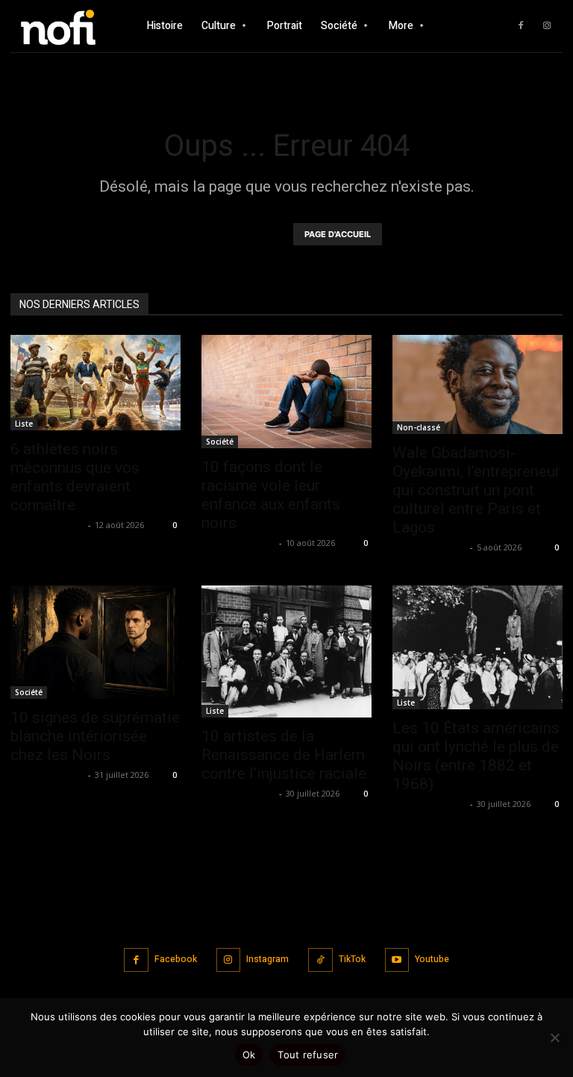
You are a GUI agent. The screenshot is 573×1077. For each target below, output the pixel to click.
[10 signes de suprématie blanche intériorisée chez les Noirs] (95, 642)
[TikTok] (320, 960)
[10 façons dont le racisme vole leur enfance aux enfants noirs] (286, 391)
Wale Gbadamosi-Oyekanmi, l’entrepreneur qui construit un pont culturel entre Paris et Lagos (476, 490)
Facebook (175, 959)
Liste (24, 423)
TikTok (352, 959)
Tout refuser (308, 1055)
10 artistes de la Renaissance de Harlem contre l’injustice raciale (283, 754)
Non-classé (418, 427)
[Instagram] (547, 26)
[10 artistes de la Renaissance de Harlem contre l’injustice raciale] (286, 651)
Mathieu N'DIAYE (47, 524)
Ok (249, 1055)
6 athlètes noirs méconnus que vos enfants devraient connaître (75, 477)
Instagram (267, 959)
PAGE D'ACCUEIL (337, 234)
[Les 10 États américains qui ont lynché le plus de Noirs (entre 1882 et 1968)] (477, 647)
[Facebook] (521, 26)
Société (220, 441)
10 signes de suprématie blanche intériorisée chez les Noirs (95, 736)
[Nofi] (63, 25)
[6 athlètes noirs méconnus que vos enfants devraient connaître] (95, 382)
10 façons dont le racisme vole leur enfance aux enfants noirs (270, 495)
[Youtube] (397, 960)
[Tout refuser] (554, 1037)
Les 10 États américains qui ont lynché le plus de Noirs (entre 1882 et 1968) (476, 756)
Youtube (432, 959)
